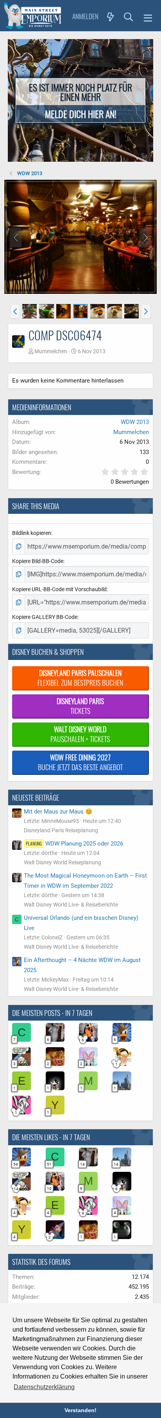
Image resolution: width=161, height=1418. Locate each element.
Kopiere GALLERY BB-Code (44, 617)
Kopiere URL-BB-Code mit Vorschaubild (59, 589)
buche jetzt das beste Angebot (80, 762)
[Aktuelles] (111, 16)
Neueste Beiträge (35, 797)
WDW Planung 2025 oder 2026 (74, 843)
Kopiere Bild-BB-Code (37, 561)
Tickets (80, 706)
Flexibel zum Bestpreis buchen (80, 678)
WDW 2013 (135, 422)
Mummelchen (50, 351)
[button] (148, 17)
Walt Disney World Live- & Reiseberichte (71, 904)
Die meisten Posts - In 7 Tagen (52, 1013)
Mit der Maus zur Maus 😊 (58, 811)
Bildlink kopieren (31, 533)
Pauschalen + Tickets (80, 734)
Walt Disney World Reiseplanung (62, 862)
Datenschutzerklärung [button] (44, 1387)
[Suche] (129, 16)
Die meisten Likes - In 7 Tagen (51, 1137)
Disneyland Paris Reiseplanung (61, 830)
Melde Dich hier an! (80, 114)
